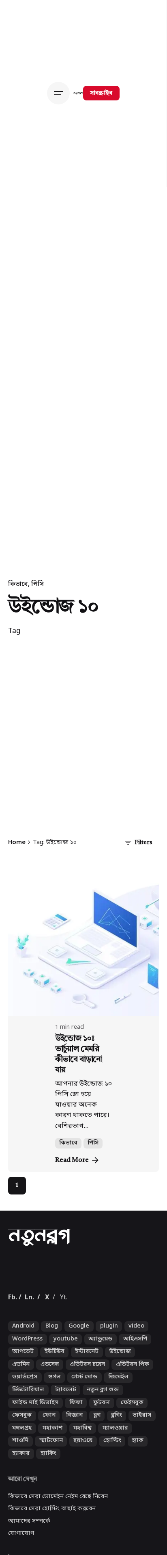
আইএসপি (135, 1381)
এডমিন (21, 1406)
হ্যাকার (21, 1495)
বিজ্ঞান (74, 1457)
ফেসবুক (22, 1457)
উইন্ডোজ (120, 1394)
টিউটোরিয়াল (28, 1432)
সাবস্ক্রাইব (101, 93)
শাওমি (20, 1483)
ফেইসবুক (132, 1445)
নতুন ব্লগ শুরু (103, 1432)
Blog (51, 1368)
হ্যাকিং (48, 1495)
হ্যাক (137, 1483)
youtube (66, 1381)
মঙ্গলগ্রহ (22, 1470)
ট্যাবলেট (65, 1432)
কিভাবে (18, 584)
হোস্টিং (112, 1483)
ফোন (49, 1457)
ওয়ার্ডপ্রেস (24, 1419)
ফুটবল (101, 1445)
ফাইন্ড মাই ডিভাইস (35, 1445)
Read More (72, 1160)
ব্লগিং (116, 1457)
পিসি (37, 584)
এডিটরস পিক (132, 1406)
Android (23, 1368)
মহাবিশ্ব (82, 1470)
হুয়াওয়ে (82, 1483)
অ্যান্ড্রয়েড (100, 1381)
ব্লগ (97, 1457)
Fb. (12, 1340)
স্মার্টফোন (51, 1483)
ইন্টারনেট (86, 1394)
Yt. (63, 1340)
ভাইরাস (142, 1457)
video (136, 1368)
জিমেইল (118, 1419)
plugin (109, 1368)
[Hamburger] (60, 93)
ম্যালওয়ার (115, 1470)
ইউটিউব (54, 1394)
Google (79, 1368)
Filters (143, 843)
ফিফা (76, 1445)
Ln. (29, 1340)
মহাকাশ (53, 1470)
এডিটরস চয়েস (87, 1406)
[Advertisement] (83, 740)
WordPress (27, 1381)
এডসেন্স (50, 1406)
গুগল (54, 1419)
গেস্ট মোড (84, 1419)
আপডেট (23, 1394)
